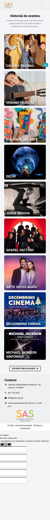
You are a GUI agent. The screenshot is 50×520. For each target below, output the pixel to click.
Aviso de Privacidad (23, 425)
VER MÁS (25, 66)
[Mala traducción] (7, 444)
